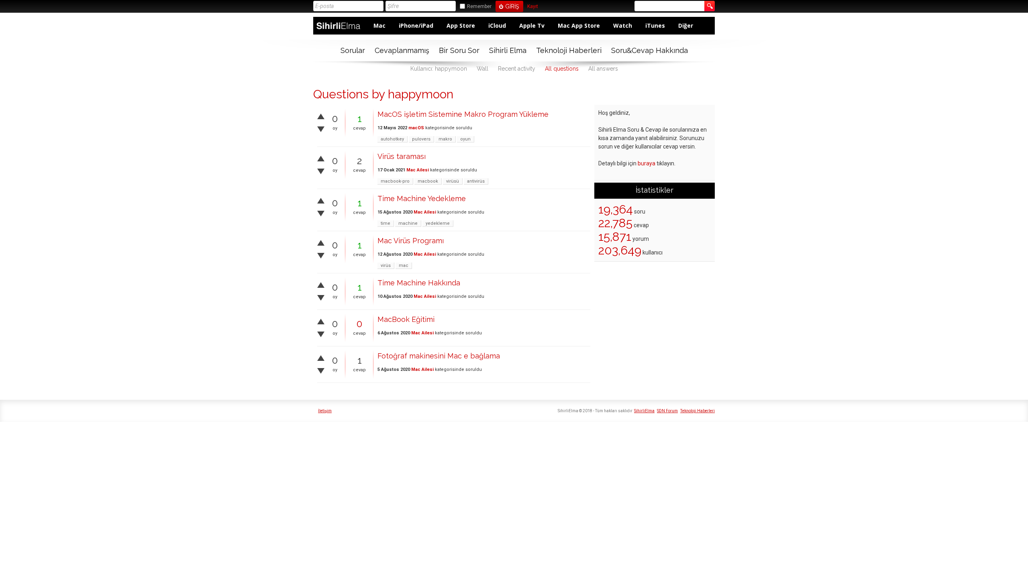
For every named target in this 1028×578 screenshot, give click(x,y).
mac (403, 265)
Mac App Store (579, 25)
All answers (603, 68)
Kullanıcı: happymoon (438, 68)
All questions (562, 68)
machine (408, 223)
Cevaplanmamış (402, 50)
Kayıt (532, 6)
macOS (416, 127)
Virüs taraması (401, 156)
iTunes (655, 25)
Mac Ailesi (417, 170)
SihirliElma (644, 411)
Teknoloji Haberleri (569, 50)
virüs (386, 265)
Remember (479, 6)
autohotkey (392, 139)
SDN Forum (667, 411)
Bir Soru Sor (459, 50)
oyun (465, 139)
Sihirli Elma (507, 50)
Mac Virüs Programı (410, 240)
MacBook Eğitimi (405, 319)
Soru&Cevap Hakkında (649, 50)
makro (445, 139)
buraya (646, 163)
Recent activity (516, 68)
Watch (622, 25)
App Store (461, 25)
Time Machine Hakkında (418, 283)
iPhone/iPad (416, 25)
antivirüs (476, 181)
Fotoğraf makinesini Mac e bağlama (438, 356)
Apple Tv (532, 25)
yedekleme (438, 223)
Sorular (353, 50)
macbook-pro (395, 181)
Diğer (685, 25)
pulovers (421, 139)
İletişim (325, 411)
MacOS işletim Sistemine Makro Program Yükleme (463, 114)
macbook (428, 181)
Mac (379, 25)
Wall (482, 68)
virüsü (452, 181)
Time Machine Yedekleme (421, 198)
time (385, 223)
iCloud (497, 25)
